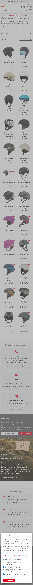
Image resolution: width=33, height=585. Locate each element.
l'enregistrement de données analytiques (14, 570)
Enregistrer (10, 580)
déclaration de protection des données (15, 555)
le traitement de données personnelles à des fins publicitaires (16, 575)
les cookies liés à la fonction (13, 567)
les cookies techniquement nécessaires (13, 563)
